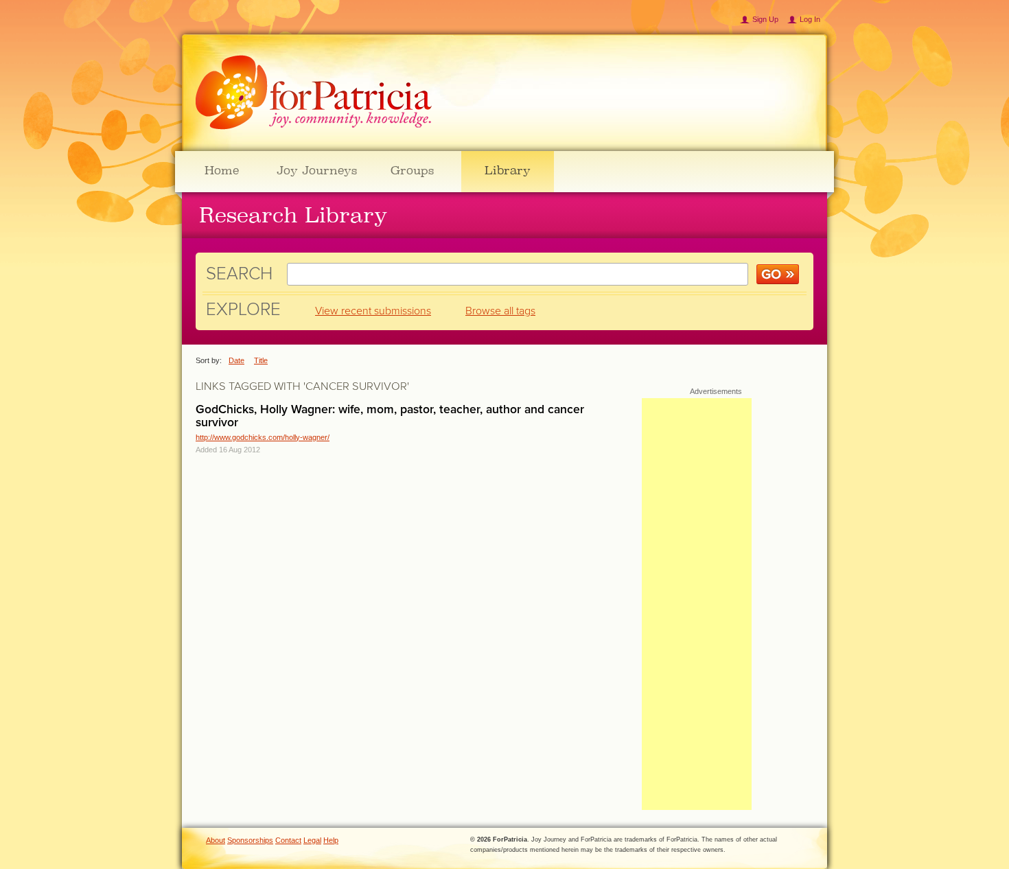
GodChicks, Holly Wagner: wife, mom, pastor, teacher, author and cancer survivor (390, 416)
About (215, 840)
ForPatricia (314, 93)
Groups (412, 170)
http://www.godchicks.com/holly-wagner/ (262, 437)
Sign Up (765, 19)
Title (261, 360)
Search (239, 273)
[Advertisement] (697, 604)
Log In (810, 19)
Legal (312, 840)
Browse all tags (500, 311)
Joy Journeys (317, 170)
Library (508, 170)
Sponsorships (250, 840)
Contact (288, 840)
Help (330, 840)
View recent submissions (373, 311)
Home (222, 170)
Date (236, 360)
